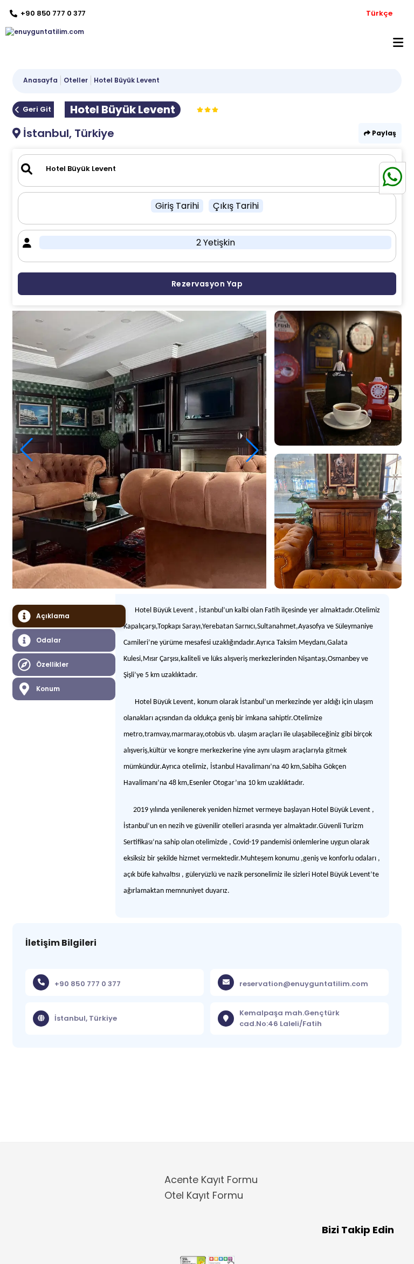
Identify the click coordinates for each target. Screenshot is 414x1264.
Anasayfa (40, 80)
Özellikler (52, 664)
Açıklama (53, 615)
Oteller (76, 80)
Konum (48, 688)
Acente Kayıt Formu (211, 1179)
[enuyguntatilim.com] (42, 32)
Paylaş (383, 133)
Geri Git (37, 109)
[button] (252, 450)
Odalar (48, 640)
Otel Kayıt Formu (203, 1195)
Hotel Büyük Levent (127, 80)
